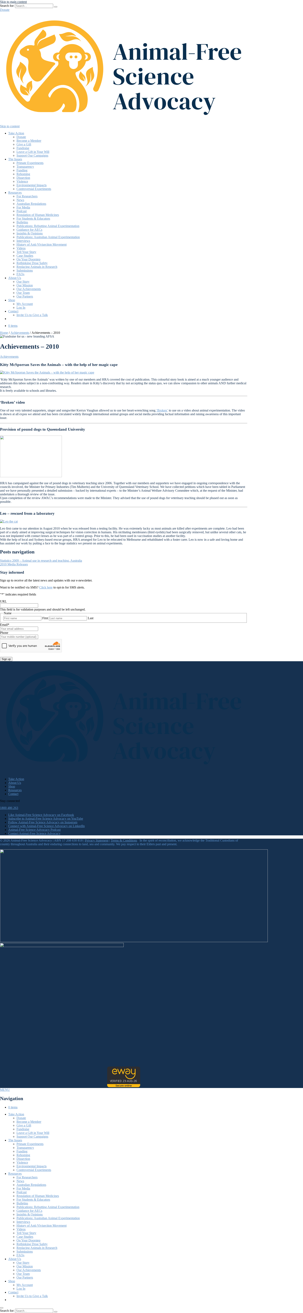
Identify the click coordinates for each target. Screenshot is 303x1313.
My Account (24, 304)
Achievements (20, 332)
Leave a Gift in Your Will (32, 152)
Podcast (21, 211)
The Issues (15, 159)
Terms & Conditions (124, 840)
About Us (14, 278)
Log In (20, 307)
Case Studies (24, 255)
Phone (4, 632)
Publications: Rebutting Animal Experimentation (47, 226)
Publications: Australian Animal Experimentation (48, 237)
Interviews (23, 241)
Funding (21, 170)
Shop (11, 300)
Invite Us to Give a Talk (32, 315)
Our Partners (24, 296)
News (20, 200)
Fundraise (22, 148)
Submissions (24, 270)
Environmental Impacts (31, 185)
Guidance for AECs (29, 229)
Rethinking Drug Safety (32, 263)
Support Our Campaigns (32, 155)
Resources (15, 192)
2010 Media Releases (14, 564)
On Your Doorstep (28, 259)
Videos (21, 248)
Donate (4, 10)
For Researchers (27, 196)
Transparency (25, 166)
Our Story (22, 281)
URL (3, 601)
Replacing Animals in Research (36, 266)
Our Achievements (28, 289)
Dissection (23, 177)
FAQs (20, 274)
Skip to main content (13, 2)
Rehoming (23, 174)
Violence (22, 181)
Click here (46, 587)
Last (90, 618)
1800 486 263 (9, 808)
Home (4, 332)
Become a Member (28, 140)
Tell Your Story (26, 252)
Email (4, 624)
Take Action (16, 133)
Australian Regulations (31, 203)
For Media (23, 207)
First (45, 618)
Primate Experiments (29, 163)
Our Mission (24, 285)
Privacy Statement (96, 840)
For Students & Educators (33, 218)
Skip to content (10, 126)
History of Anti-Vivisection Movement (41, 244)
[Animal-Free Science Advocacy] (123, 122)
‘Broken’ (161, 410)
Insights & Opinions (29, 233)
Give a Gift (23, 144)
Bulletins (22, 222)
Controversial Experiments (33, 189)
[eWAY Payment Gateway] (123, 1086)
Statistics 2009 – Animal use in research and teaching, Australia (41, 560)
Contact (13, 311)
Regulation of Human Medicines (37, 215)
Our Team (23, 292)
